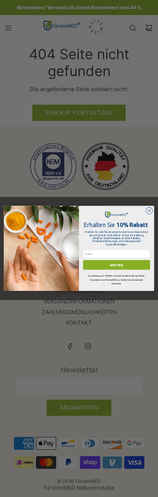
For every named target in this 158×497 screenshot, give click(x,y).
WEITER (116, 265)
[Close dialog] (149, 211)
